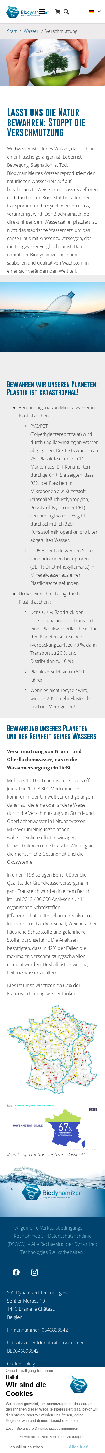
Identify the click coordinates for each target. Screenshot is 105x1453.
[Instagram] (34, 1272)
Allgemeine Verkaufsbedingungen (50, 1228)
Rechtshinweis (28, 1236)
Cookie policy (21, 1363)
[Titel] (27, 11)
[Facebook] (16, 1272)
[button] (42, 12)
